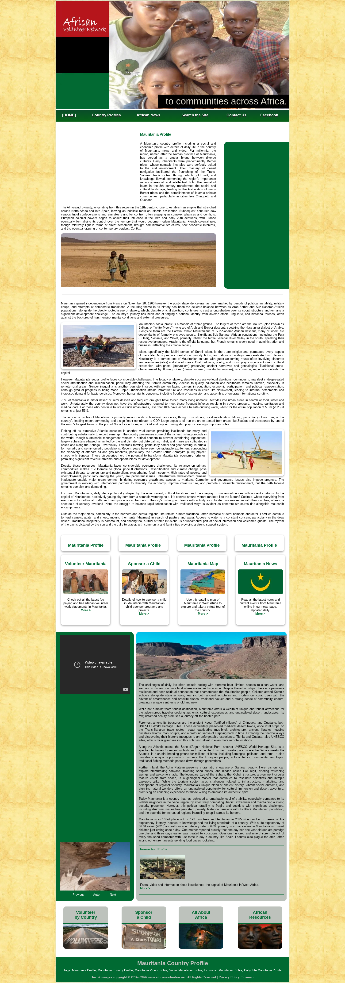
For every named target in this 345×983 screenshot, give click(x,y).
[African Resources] (260, 947)
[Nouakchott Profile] (162, 878)
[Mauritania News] (260, 593)
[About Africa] (201, 947)
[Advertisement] (100, 171)
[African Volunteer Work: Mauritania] (85, 593)
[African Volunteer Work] (85, 947)
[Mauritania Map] (202, 593)
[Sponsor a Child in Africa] (144, 947)
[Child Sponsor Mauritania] (144, 593)
